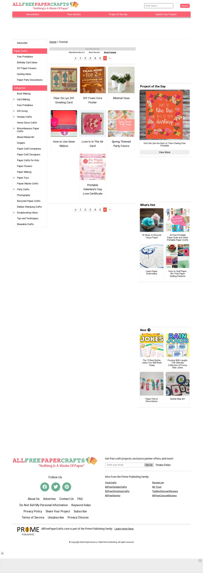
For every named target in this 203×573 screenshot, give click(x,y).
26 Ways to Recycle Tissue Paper (151, 236)
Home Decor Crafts (27, 122)
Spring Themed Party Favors (121, 144)
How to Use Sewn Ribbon (64, 144)
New (143, 330)
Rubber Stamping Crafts (29, 206)
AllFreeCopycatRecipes (164, 495)
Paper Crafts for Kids (28, 160)
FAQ (80, 499)
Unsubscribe (56, 517)
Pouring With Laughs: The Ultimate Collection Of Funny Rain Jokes (178, 364)
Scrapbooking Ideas (27, 212)
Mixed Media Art (25, 137)
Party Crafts (23, 189)
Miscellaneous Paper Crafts (28, 130)
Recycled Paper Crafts (28, 201)
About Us (34, 499)
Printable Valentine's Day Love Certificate (92, 189)
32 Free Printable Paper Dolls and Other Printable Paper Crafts (177, 237)
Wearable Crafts (25, 224)
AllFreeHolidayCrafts (116, 487)
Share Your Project (58, 511)
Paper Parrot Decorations (151, 400)
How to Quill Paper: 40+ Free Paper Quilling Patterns (178, 273)
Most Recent (94, 52)
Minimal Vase (121, 98)
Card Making (23, 99)
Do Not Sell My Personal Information (43, 505)
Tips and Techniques (27, 218)
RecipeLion (158, 482)
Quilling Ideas (24, 74)
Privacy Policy (32, 511)
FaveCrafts (111, 482)
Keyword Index (81, 505)
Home (52, 42)
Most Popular (110, 52)
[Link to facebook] (44, 486)
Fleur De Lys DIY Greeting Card (63, 100)
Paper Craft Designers (28, 154)
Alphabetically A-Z (77, 52)
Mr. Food (156, 487)
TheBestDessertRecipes (165, 491)
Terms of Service (33, 517)
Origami (21, 142)
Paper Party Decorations (30, 79)
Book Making (23, 93)
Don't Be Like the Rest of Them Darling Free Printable (165, 144)
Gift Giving (22, 111)
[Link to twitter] (55, 486)
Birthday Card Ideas (27, 62)
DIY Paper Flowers (27, 68)
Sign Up (148, 465)
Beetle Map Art (177, 399)
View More (164, 152)
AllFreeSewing (112, 495)
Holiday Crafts (24, 116)
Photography (23, 195)
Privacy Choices (78, 517)
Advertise (49, 499)
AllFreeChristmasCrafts (117, 491)
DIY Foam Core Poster (92, 100)
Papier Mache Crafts (27, 183)
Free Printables (25, 56)
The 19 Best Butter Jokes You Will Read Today (152, 363)
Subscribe (22, 43)
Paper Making (24, 172)
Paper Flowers (24, 166)
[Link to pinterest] (66, 486)
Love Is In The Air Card (92, 144)
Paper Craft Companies (29, 148)
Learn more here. (124, 528)
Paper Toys (23, 177)
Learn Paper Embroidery (152, 272)
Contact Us (66, 499)
